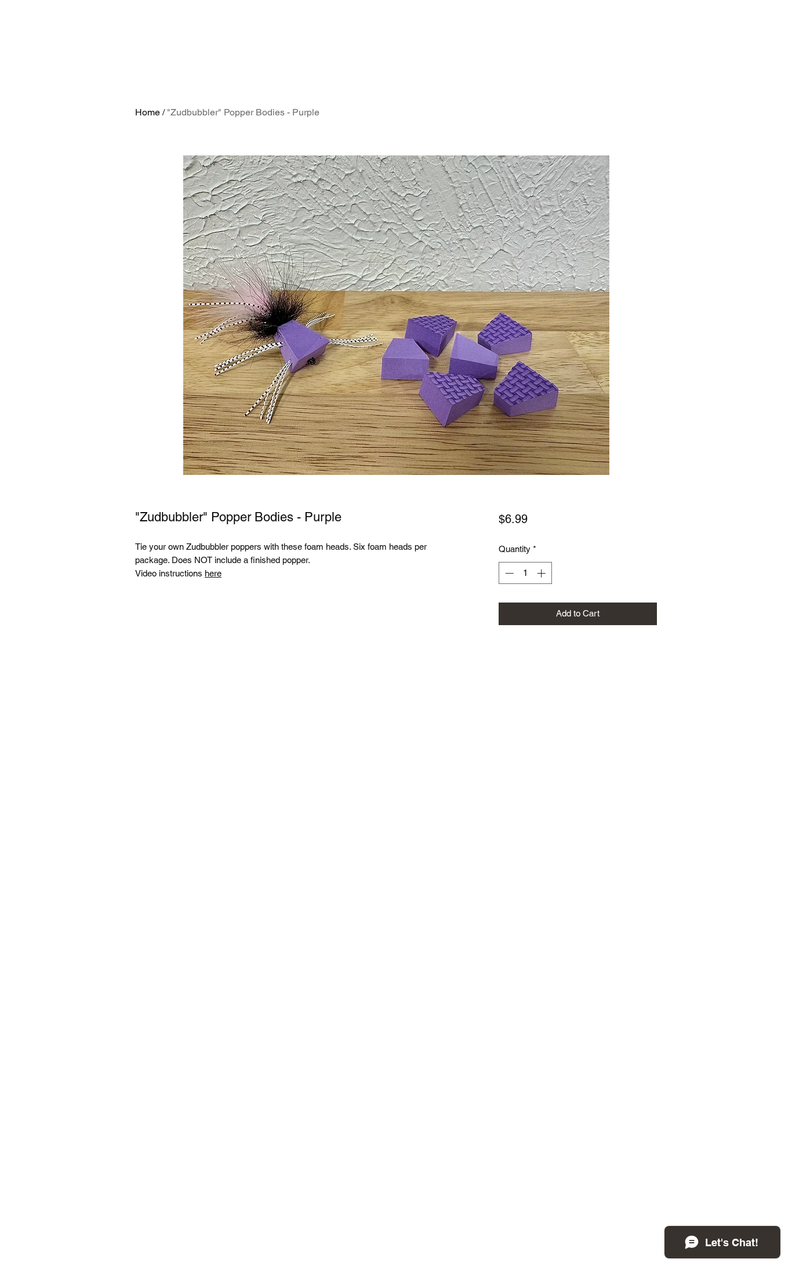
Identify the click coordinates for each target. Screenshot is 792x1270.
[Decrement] (508, 573)
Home (147, 112)
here (213, 573)
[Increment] (542, 573)
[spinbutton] (525, 573)
